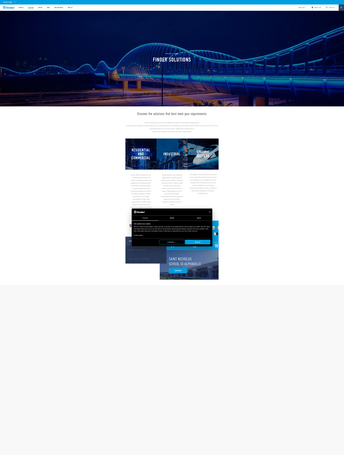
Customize (170, 242)
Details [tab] (172, 218)
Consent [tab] (145, 218)
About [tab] (199, 218)
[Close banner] (209, 212)
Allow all (197, 242)
